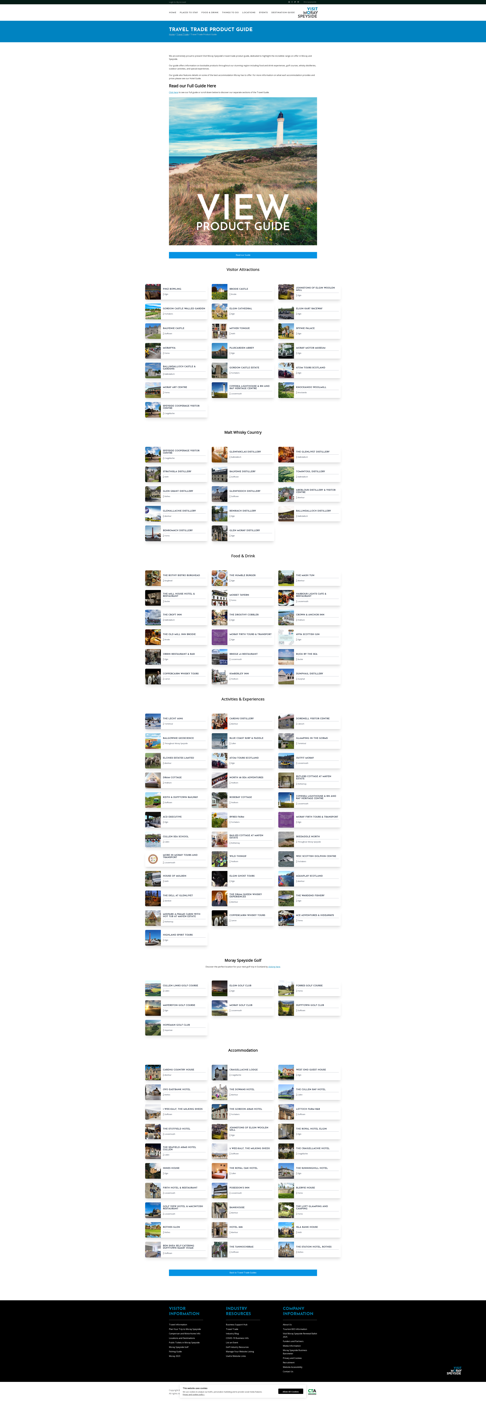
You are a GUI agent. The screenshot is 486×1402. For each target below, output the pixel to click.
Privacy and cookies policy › (194, 1394)
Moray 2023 (174, 1356)
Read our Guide (243, 255)
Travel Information (178, 1324)
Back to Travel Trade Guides (243, 1272)
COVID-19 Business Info (237, 1338)
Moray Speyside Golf (178, 1347)
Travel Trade (232, 1329)
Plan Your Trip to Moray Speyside (185, 1329)
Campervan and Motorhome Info (184, 1333)
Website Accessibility (292, 1367)
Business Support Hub (236, 1324)
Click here (173, 92)
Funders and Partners (293, 1341)
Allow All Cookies (291, 1391)
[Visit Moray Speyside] (308, 12)
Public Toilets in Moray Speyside (184, 1342)
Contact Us (288, 1371)
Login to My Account (177, 2)
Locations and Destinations (182, 1338)
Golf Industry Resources (237, 1347)
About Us (287, 1324)
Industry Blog (232, 1333)
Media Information (292, 1345)
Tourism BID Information (295, 1329)
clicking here (274, 966)
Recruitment (289, 1362)
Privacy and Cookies (292, 1358)
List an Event (232, 1342)
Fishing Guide (175, 1351)
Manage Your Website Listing (240, 1351)
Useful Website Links (236, 1356)
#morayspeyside (310, 2)
